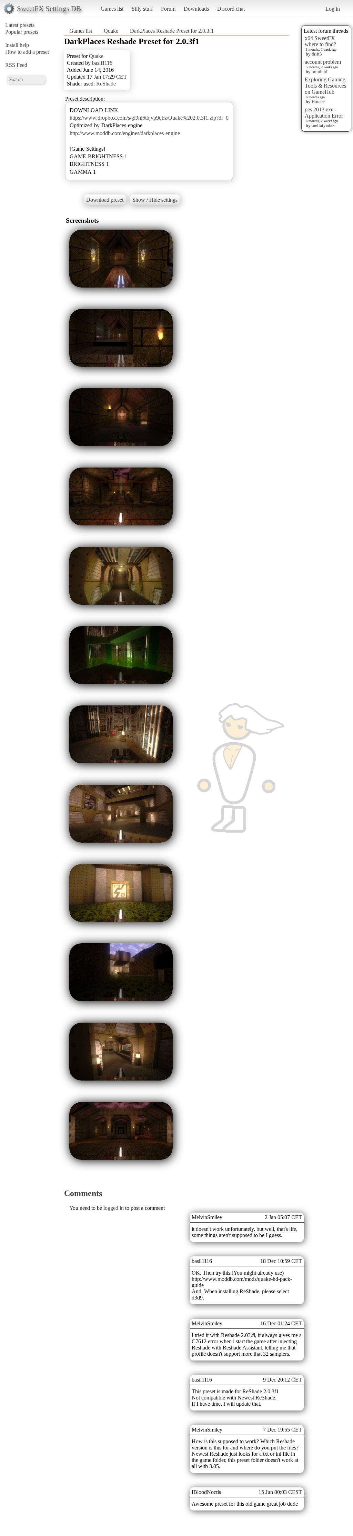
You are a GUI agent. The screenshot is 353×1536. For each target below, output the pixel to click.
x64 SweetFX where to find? (320, 41)
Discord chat (231, 9)
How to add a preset (27, 52)
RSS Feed (16, 65)
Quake (111, 31)
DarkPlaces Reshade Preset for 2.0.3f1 (172, 31)
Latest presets (19, 25)
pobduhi (319, 71)
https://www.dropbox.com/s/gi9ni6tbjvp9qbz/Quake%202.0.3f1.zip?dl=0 (149, 118)
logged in (113, 1208)
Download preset (104, 200)
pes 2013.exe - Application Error (324, 113)
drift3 (317, 54)
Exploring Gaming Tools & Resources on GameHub (325, 86)
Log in (332, 9)
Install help (17, 45)
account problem (323, 62)
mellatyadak (323, 125)
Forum (168, 9)
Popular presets (21, 32)
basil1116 (102, 63)
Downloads (196, 9)
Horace (318, 101)
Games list (112, 9)
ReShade (106, 84)
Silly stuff (142, 9)
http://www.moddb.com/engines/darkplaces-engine (125, 133)
